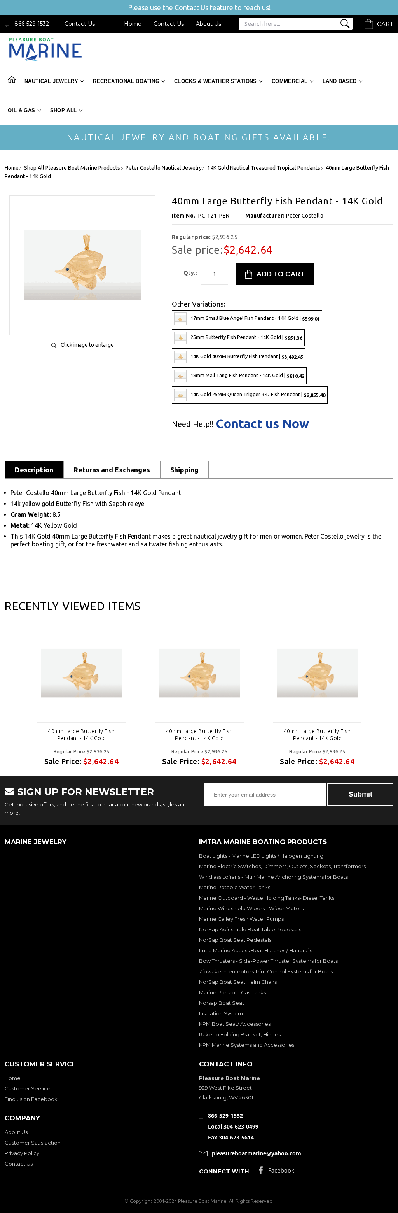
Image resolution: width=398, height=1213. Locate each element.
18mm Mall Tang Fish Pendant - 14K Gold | (247, 375)
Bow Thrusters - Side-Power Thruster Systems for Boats (268, 961)
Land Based (340, 81)
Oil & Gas (21, 110)
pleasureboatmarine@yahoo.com (256, 1153)
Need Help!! (193, 424)
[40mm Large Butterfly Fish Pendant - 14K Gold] (82, 321)
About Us (208, 23)
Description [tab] (34, 470)
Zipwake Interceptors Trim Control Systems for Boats (266, 971)
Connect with (224, 1171)
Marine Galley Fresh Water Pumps (241, 919)
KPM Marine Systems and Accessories (246, 1045)
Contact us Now (262, 423)
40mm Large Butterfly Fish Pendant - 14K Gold (81, 734)
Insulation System (221, 1013)
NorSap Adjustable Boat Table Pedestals (250, 929)
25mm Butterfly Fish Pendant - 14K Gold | (246, 337)
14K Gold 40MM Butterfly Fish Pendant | (246, 356)
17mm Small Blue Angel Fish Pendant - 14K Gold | (255, 318)
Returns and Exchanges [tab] (111, 470)
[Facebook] (276, 1172)
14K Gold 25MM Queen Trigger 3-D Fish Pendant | (257, 394)
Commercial (290, 81)
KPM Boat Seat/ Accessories (235, 1024)
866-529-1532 (31, 23)
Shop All (63, 110)
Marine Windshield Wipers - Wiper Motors (251, 908)
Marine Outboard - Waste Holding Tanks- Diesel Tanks (266, 898)
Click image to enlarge (87, 345)
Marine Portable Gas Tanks (232, 992)
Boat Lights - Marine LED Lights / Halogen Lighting (261, 856)
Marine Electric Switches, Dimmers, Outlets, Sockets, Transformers (282, 866)
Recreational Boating (126, 81)
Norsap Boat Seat (221, 1003)
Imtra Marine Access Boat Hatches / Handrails (255, 950)
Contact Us (80, 23)
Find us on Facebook (31, 1099)
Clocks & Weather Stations (215, 81)
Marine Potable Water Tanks (234, 887)
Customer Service (28, 1088)
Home (132, 23)
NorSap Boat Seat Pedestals (235, 940)
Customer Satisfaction (33, 1142)
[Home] (45, 59)
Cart (385, 24)
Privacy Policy (22, 1153)
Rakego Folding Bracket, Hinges (240, 1034)
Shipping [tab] (184, 470)
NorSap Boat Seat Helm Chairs (238, 982)
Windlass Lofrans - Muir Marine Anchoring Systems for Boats (273, 877)
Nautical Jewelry (51, 81)
